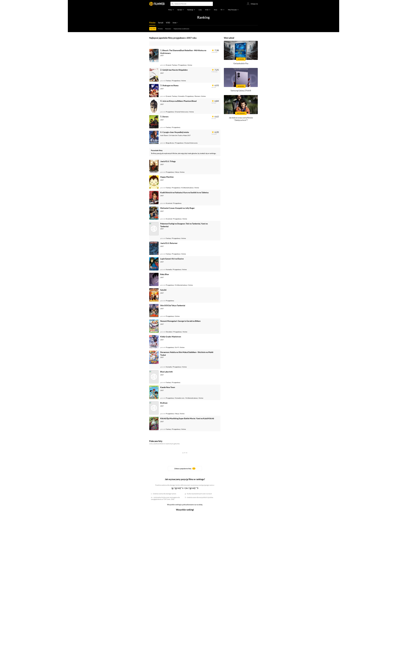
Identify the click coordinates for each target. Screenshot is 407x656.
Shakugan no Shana (170, 85)
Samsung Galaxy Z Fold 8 (241, 90)
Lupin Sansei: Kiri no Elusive (172, 259)
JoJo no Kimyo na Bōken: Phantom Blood (179, 101)
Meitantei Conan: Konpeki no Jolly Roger (177, 208)
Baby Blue (164, 274)
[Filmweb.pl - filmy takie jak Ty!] (156, 4)
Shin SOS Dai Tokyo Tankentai (172, 305)
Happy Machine (167, 177)
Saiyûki (163, 290)
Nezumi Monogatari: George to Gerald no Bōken (180, 321)
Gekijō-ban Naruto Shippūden (175, 70)
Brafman (163, 403)
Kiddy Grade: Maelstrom (170, 336)
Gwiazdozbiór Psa (240, 63)
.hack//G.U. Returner (169, 243)
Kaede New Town (167, 387)
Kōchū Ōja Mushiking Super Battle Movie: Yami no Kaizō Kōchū (187, 418)
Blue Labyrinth (166, 371)
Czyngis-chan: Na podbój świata (175, 132)
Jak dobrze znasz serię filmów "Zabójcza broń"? (241, 118)
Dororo (165, 116)
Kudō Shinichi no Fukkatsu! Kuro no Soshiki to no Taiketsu (184, 192)
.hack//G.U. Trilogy (168, 161)
